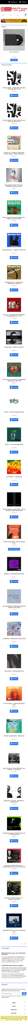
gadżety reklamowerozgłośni (16, 975)
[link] (14, 21)
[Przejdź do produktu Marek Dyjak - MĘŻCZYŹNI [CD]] (14, 337)
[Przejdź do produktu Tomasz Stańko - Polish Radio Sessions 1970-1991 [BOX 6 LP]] (14, 78)
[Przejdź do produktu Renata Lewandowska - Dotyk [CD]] (14, 726)
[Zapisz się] (24, 993)
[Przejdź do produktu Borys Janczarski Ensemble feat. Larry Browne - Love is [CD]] (14, 758)
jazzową (9, 956)
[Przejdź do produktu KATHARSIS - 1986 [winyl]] (14, 467)
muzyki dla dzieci (16, 959)
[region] (14, 21)
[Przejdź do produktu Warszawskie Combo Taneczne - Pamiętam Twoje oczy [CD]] (14, 175)
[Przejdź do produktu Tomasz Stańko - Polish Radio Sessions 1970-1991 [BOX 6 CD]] (14, 110)
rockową (12, 956)
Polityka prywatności (5, 997)
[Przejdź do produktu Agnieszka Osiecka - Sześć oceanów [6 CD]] (14, 921)
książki (21, 960)
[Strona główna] (14, 9)
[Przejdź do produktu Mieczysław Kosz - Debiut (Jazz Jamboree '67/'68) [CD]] (14, 272)
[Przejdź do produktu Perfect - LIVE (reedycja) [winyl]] (14, 435)
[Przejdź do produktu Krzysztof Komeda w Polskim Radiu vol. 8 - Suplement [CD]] (14, 823)
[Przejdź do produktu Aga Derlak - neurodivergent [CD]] (14, 661)
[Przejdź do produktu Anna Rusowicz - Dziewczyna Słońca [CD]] (14, 694)
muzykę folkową (4, 956)
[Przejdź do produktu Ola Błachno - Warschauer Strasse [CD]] (14, 629)
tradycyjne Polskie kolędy (15, 971)
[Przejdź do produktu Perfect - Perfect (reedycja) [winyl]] (14, 402)
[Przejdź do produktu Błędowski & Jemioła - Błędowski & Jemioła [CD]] (14, 791)
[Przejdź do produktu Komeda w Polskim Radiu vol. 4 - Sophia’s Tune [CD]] (14, 888)
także (19, 956)
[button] (3, 15)
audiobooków (9, 960)
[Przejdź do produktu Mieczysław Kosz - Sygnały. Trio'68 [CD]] (14, 240)
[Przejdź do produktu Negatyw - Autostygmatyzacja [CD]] (14, 564)
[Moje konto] (17, 15)
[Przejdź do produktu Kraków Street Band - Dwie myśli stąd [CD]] (14, 532)
